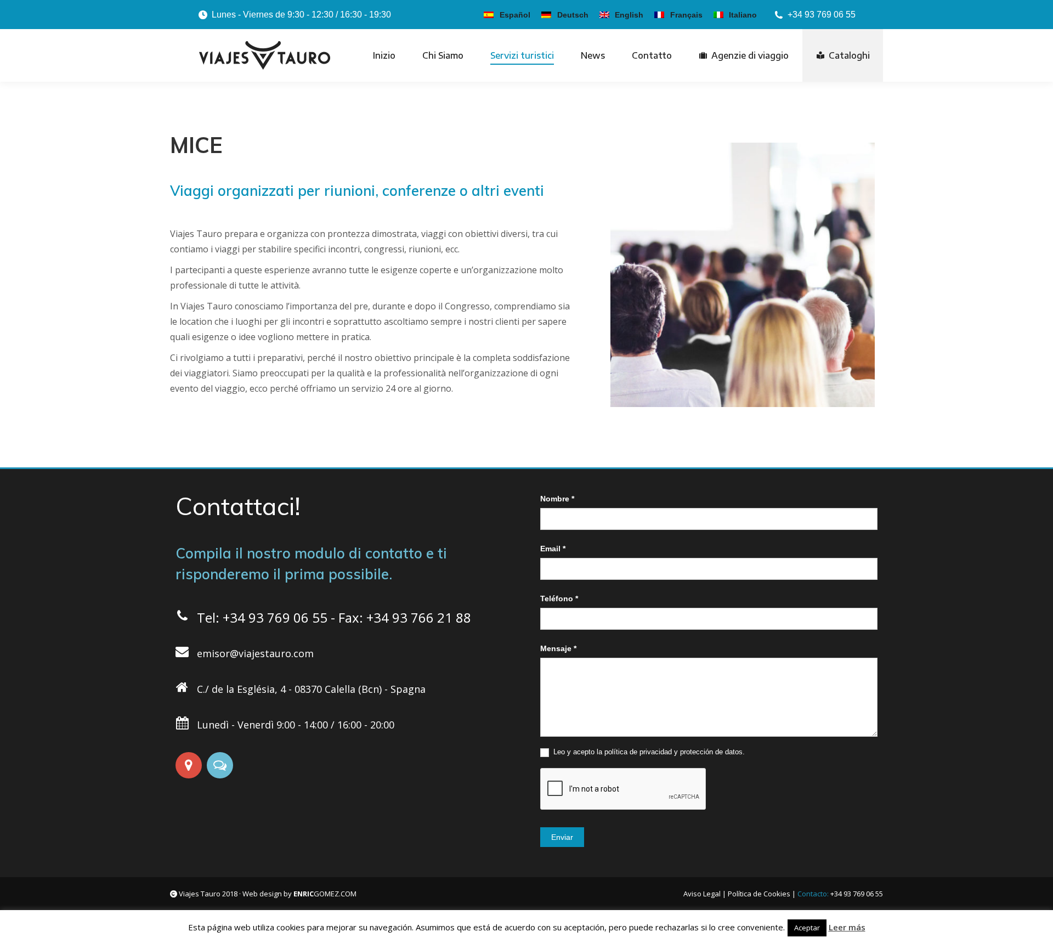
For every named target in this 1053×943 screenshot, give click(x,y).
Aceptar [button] (807, 928)
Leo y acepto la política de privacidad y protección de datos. (648, 752)
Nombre (557, 498)
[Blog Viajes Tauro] (221, 765)
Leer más (847, 927)
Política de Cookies (759, 894)
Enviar (562, 837)
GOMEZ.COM (324, 894)
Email (552, 548)
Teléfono (559, 598)
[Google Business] (190, 765)
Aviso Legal (702, 894)
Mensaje (558, 648)
